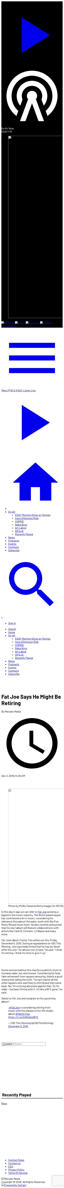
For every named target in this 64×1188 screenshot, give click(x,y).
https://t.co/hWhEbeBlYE (23, 1017)
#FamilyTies (23, 1013)
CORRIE (19, 521)
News (11, 537)
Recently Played (24, 534)
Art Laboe (20, 527)
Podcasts (13, 540)
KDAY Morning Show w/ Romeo (33, 514)
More (4, 1103)
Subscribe (13, 550)
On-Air (11, 511)
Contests (13, 547)
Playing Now (8, 326)
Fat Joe (42, 911)
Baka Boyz (21, 524)
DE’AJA (19, 530)
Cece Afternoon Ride (27, 518)
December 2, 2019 (18, 1026)
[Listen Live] (32, 33)
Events (12, 543)
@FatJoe (14, 1007)
